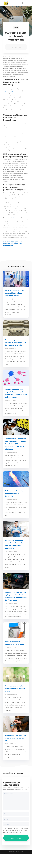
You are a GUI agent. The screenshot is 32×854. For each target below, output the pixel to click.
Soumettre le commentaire (16, 837)
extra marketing (16, 217)
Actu (16, 27)
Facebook (17, 129)
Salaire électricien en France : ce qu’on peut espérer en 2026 (16, 737)
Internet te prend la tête (16, 851)
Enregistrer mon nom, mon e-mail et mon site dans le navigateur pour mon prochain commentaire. (15, 830)
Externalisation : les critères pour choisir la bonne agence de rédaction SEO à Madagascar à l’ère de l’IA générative (16, 444)
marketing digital (8, 91)
